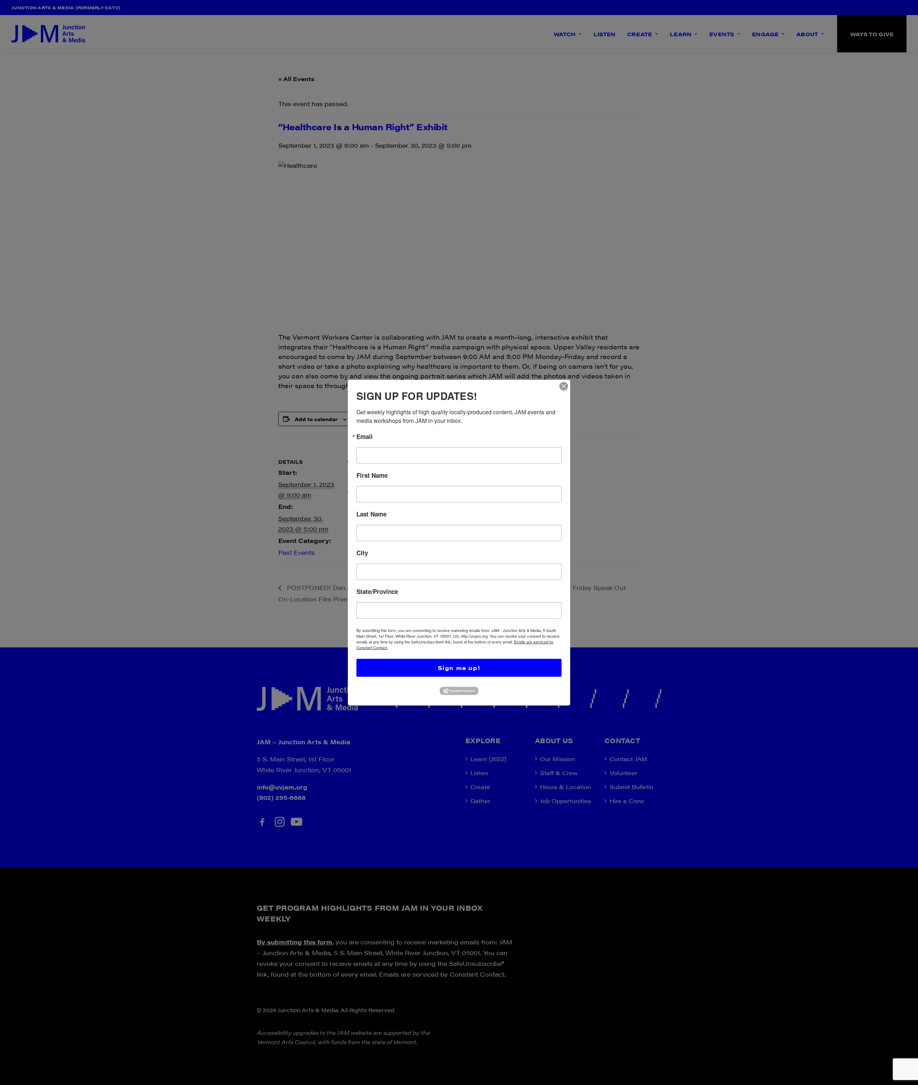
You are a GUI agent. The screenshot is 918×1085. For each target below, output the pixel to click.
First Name (372, 475)
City (362, 552)
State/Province (377, 591)
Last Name (371, 514)
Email (364, 436)
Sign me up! (459, 667)
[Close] (563, 386)
